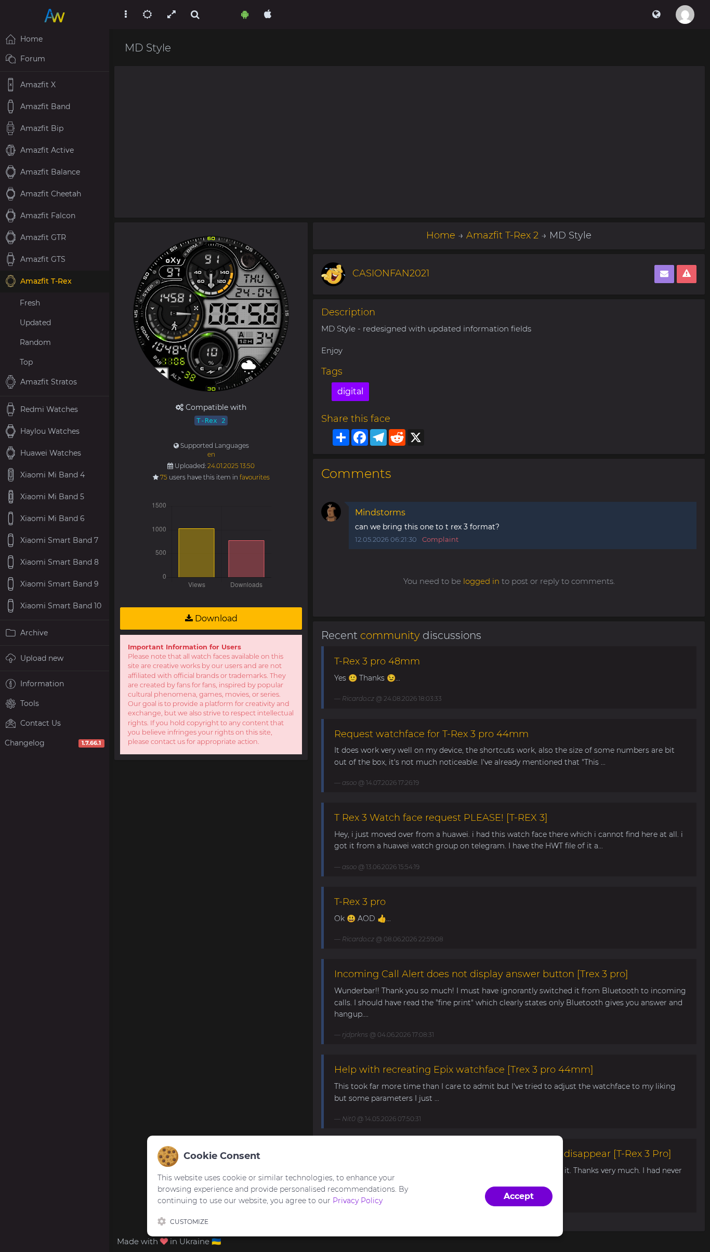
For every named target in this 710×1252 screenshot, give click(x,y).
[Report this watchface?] (686, 274)
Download (215, 618)
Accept (519, 1196)
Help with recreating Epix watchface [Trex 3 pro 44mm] (464, 1069)
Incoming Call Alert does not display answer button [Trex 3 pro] (481, 974)
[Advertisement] (409, 142)
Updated (35, 322)
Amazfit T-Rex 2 (502, 235)
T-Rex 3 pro (360, 902)
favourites (255, 477)
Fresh (30, 303)
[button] (656, 14)
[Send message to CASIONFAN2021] (664, 274)
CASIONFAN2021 (390, 273)
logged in (481, 581)
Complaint (440, 539)
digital (350, 391)
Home (440, 235)
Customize (189, 1222)
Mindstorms (380, 512)
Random (35, 342)
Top (26, 362)
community (390, 635)
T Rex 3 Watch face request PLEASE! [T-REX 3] (441, 817)
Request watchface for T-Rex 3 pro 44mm (431, 734)
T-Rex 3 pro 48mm (377, 661)
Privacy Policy (358, 1200)
